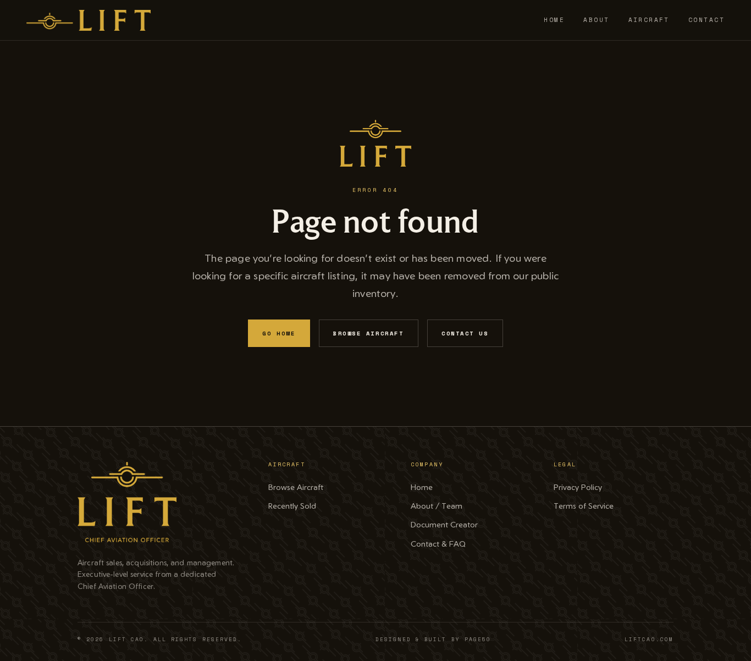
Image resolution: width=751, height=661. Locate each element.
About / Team (436, 505)
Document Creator (444, 524)
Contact (706, 19)
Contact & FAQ (438, 543)
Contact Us (464, 333)
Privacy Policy (578, 487)
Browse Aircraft (368, 333)
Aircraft (649, 19)
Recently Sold (292, 505)
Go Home (278, 333)
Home (554, 19)
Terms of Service (584, 505)
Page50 (478, 639)
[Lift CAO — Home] (88, 20)
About (596, 19)
